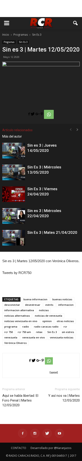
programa (10, 326)
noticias (44, 310)
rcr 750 (8, 332)
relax (39, 332)
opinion (47, 321)
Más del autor (12, 136)
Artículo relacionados (17, 130)
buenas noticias (62, 299)
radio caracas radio (46, 326)
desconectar (12, 304)
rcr (65, 326)
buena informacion (35, 299)
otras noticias (65, 321)
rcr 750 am (24, 332)
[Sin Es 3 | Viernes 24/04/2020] (13, 194)
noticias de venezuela (48, 315)
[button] (75, 23)
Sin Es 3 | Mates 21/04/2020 (52, 232)
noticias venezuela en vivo (20, 321)
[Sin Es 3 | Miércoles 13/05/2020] (13, 172)
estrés (49, 304)
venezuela (10, 337)
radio (25, 326)
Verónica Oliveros (15, 343)
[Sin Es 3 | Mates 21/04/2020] (13, 238)
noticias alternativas (17, 315)
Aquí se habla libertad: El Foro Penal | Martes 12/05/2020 (20, 400)
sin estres (68, 332)
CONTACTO (18, 448)
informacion (66, 304)
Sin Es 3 (23, 42)
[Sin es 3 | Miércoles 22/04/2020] (13, 216)
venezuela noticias (61, 337)
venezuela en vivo (33, 337)
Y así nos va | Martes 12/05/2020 (64, 398)
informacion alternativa (19, 310)
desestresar (32, 304)
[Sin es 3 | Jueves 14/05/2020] (13, 150)
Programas (9, 42)
